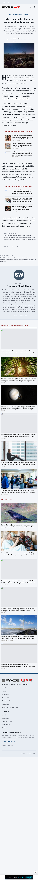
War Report (6, 701)
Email (18, 247)
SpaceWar (5, 694)
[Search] (30, 7)
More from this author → (19, 315)
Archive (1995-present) (10, 707)
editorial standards (28, 259)
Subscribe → (9, 741)
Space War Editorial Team (14, 39)
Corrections (6, 724)
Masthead (5, 718)
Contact (4, 728)
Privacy (22, 753)
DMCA (34, 753)
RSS (12, 745)
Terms (29, 753)
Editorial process (28, 39)
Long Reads (6, 704)
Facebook (12, 247)
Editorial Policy (7, 721)
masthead (3, 261)
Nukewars (5, 698)
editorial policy (30, 311)
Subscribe (6, 2)
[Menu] (34, 7)
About (4, 715)
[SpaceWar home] (11, 7)
